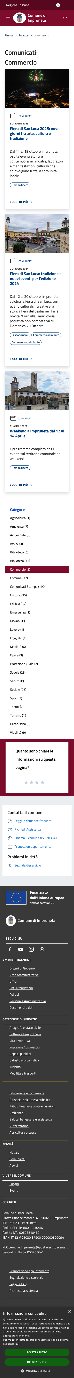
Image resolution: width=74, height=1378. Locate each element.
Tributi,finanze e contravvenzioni (32, 1106)
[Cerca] (65, 18)
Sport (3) (16, 698)
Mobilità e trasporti (22, 1073)
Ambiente (16, 1112)
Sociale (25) (18, 689)
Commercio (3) (20, 569)
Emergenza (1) (20, 612)
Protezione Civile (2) (24, 663)
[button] (37, 1370)
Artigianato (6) (20, 535)
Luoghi (14, 1183)
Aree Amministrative (24, 974)
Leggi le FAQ (18, 1284)
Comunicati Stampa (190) (27, 586)
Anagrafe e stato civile (25, 1027)
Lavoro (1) (17, 629)
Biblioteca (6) (19, 552)
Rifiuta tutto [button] (37, 1362)
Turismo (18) (18, 715)
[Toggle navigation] (8, 17)
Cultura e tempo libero (25, 1034)
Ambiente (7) (19, 526)
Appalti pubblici (20, 1053)
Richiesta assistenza (23, 1290)
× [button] (69, 1311)
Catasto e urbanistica (24, 1060)
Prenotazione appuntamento (29, 1270)
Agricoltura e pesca (22, 1132)
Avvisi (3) (16, 543)
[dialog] (37, 1342)
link (17, 1344)
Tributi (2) (16, 706)
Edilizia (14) (18, 603)
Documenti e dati (21, 1007)
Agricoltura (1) (20, 517)
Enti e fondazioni (21, 987)
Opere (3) (16, 655)
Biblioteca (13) (20, 560)
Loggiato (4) (18, 638)
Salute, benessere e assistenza (30, 1119)
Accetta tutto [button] (37, 1352)
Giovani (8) (17, 620)
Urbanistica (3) (20, 723)
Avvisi (13, 1165)
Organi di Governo (22, 968)
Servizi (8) (17, 680)
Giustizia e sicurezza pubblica (29, 1099)
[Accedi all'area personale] (58, 5)
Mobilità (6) (18, 646)
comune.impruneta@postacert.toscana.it (38, 1247)
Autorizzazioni (19, 1125)
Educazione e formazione (26, 1093)
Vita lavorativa (19, 1040)
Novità (23, 35)
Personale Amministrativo (27, 1001)
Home (9, 35)
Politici (14, 994)
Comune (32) (19, 577)
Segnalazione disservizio (26, 1277)
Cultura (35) (18, 595)
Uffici (13, 981)
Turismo (15, 1066)
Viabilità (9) (18, 732)
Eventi (13, 1190)
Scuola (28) (17, 672)
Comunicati (25, 116)
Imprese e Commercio (24, 1047)
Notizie (14, 1152)
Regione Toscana (17, 4)
